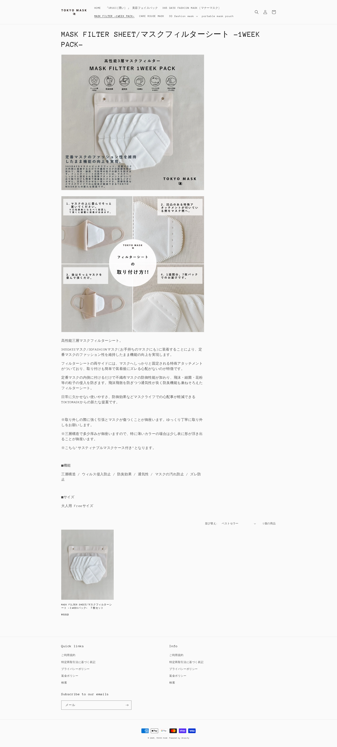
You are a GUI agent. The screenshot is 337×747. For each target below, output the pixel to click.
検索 (64, 682)
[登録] (127, 705)
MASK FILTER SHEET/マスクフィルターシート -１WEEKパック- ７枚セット (86, 606)
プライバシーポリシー (75, 669)
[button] (183, 16)
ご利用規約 (68, 655)
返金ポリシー (69, 675)
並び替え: (211, 523)
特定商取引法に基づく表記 (78, 662)
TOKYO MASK (162, 738)
